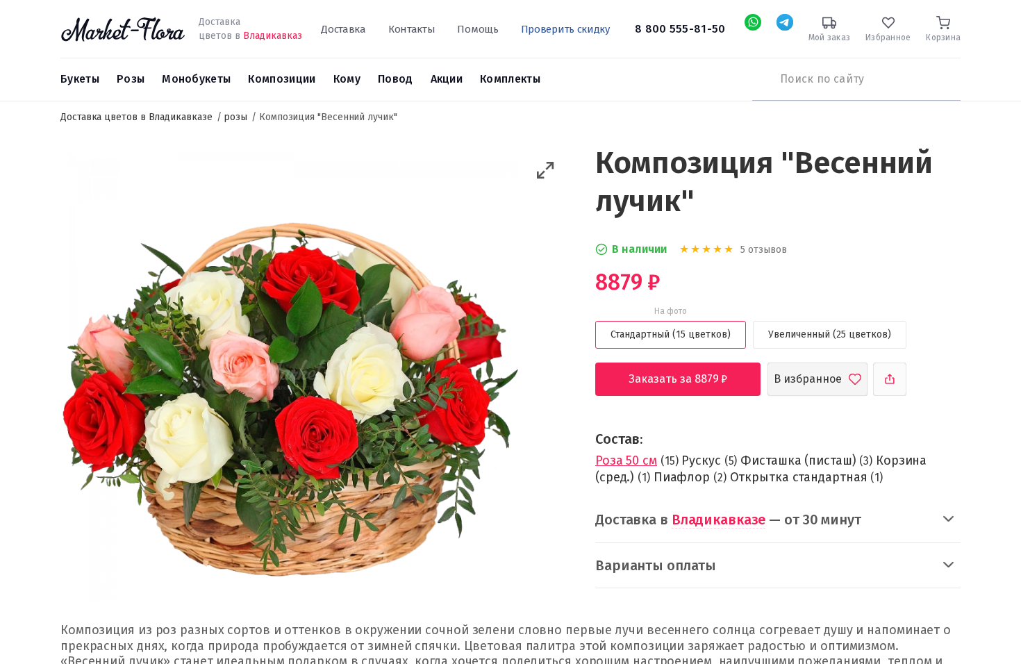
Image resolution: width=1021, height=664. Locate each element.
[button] (545, 170)
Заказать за (689, 378)
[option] (290, 376)
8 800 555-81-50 (680, 28)
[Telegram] (785, 22)
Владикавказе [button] (719, 519)
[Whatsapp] (753, 22)
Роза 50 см (626, 460)
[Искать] (759, 79)
